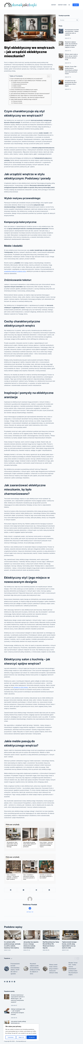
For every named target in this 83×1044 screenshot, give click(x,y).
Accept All (31, 1037)
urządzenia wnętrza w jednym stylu (15, 271)
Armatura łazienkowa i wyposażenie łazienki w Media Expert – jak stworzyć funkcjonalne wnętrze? (17, 998)
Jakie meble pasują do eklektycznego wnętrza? (24, 99)
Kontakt (53, 4)
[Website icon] (30, 908)
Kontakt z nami (62, 4)
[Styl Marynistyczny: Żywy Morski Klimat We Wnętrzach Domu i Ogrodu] (51, 935)
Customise (10, 1037)
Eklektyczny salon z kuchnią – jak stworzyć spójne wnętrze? (27, 97)
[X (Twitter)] (23, 890)
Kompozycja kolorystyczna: (20, 84)
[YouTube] (14, 981)
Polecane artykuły (17, 101)
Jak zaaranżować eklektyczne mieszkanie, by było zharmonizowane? (30, 93)
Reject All (21, 1037)
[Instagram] (9, 981)
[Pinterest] (36, 890)
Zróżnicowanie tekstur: (19, 87)
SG (69, 4)
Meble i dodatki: (17, 86)
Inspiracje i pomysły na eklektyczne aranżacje (23, 91)
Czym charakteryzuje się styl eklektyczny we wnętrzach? (27, 78)
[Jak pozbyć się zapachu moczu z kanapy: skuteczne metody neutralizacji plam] (31, 935)
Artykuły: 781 (30, 912)
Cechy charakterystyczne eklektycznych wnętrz (24, 89)
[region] (21, 1032)
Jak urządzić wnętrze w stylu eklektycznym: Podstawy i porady (28, 80)
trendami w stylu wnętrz (20, 687)
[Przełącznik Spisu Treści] (48, 76)
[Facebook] (10, 890)
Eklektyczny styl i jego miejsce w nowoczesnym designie (27, 95)
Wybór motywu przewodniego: (21, 82)
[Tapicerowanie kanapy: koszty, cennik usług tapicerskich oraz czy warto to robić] (70, 935)
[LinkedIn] (49, 890)
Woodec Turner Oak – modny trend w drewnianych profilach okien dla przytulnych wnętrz (71, 70)
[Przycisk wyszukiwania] (77, 20)
